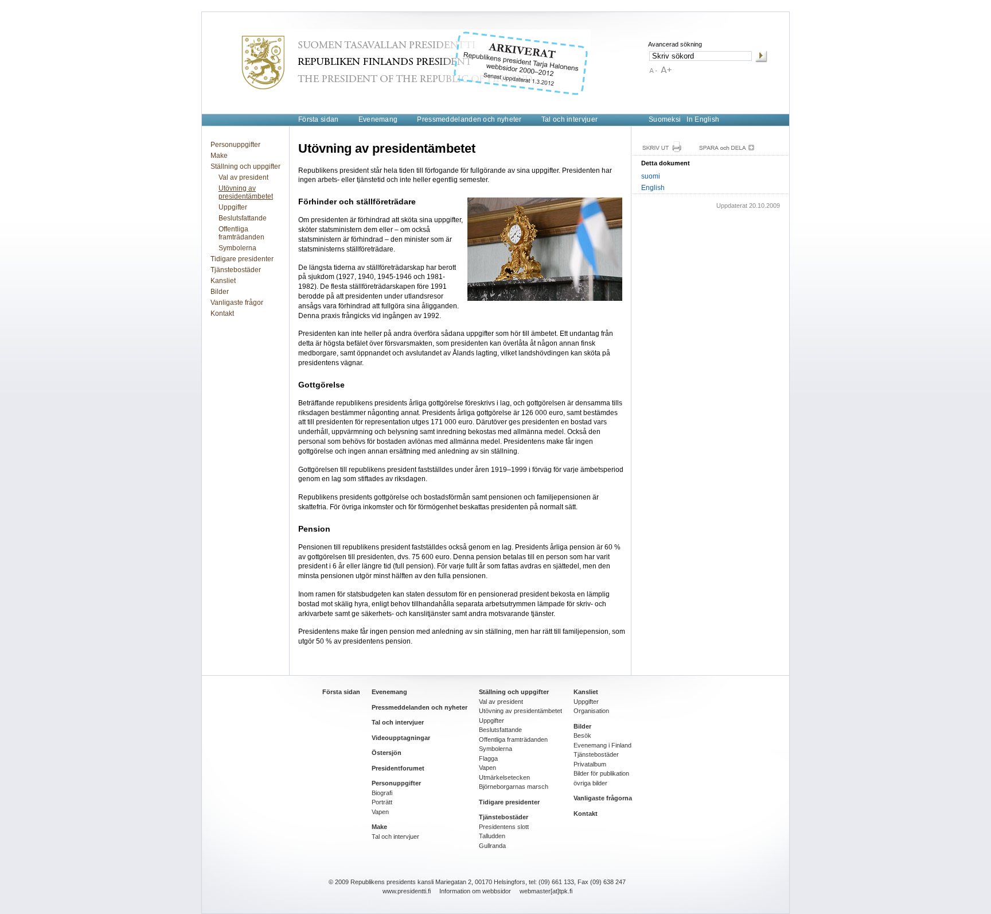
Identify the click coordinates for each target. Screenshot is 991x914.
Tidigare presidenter (242, 259)
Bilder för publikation (601, 773)
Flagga (488, 758)
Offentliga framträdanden (241, 233)
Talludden (492, 835)
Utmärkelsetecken (504, 777)
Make (219, 156)
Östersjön (386, 752)
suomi (650, 176)
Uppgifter (233, 207)
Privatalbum (589, 764)
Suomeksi (665, 119)
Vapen (380, 811)
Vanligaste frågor (236, 303)
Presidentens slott (504, 826)
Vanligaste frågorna (602, 798)
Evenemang (378, 119)
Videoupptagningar (401, 737)
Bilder (219, 292)
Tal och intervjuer (569, 119)
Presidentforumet (398, 768)
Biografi (382, 792)
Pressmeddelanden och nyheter (469, 119)
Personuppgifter (235, 145)
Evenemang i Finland (602, 745)
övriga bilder (590, 783)
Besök (582, 735)
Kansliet (223, 281)
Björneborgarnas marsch (513, 786)
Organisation (591, 710)
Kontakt (222, 313)
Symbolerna (237, 248)
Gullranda (492, 845)
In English (702, 119)
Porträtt (382, 802)
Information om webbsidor (475, 891)
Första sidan (318, 119)
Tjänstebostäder (235, 270)
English (653, 188)
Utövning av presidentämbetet (246, 192)
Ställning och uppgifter (245, 166)
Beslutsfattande (243, 218)
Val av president (243, 177)
